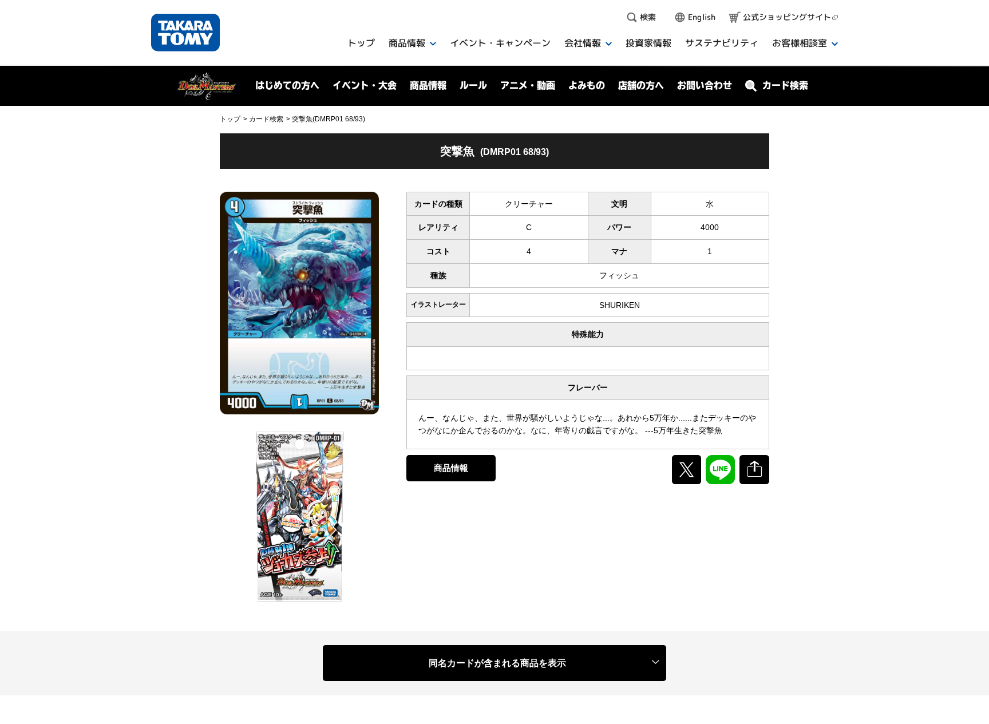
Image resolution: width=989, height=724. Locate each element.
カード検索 (266, 119)
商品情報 (451, 468)
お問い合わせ (704, 85)
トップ (230, 119)
